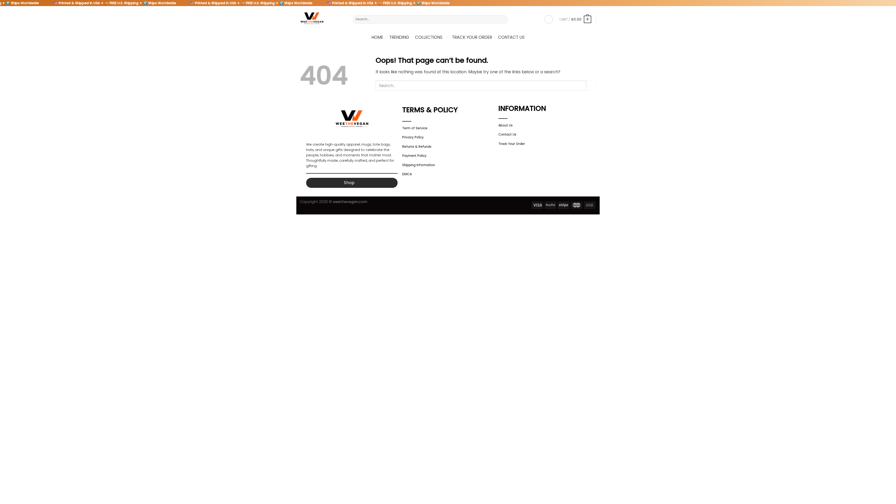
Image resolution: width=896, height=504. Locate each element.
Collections (428, 37)
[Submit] (502, 19)
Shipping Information (418, 165)
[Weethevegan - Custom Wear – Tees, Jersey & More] (323, 19)
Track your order (472, 37)
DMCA (407, 174)
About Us (505, 125)
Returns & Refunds (416, 146)
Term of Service (414, 128)
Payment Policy (414, 156)
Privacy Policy (413, 137)
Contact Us (511, 37)
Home (377, 37)
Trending (399, 37)
